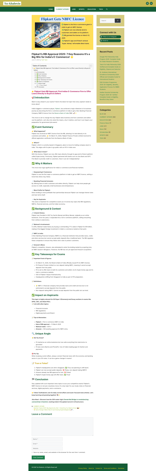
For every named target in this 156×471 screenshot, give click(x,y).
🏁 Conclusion (40, 87)
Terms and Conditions (110, 468)
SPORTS (81, 9)
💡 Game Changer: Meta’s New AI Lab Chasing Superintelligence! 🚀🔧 (53, 409)
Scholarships (104, 132)
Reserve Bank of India (62, 113)
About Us (91, 468)
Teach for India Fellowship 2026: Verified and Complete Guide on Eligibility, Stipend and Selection (110, 67)
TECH (101, 9)
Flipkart (57, 108)
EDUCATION (92, 9)
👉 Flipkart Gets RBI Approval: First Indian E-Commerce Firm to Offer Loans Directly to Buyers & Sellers (62, 69)
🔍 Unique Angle (41, 83)
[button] (106, 9)
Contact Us (99, 468)
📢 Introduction (40, 72)
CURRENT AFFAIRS (62, 9)
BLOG (102, 114)
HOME (51, 9)
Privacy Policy (82, 468)
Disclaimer (121, 468)
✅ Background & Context (43, 77)
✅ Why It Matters (41, 76)
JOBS (74, 9)
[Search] (118, 21)
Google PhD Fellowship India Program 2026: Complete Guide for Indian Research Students (110, 59)
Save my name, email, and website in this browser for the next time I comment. (59, 452)
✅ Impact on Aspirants (43, 81)
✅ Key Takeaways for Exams (44, 79)
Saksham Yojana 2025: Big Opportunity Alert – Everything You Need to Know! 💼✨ (57, 408)
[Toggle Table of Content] (90, 65)
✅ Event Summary (42, 74)
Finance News (104, 123)
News (102, 129)
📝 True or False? (43, 85)
